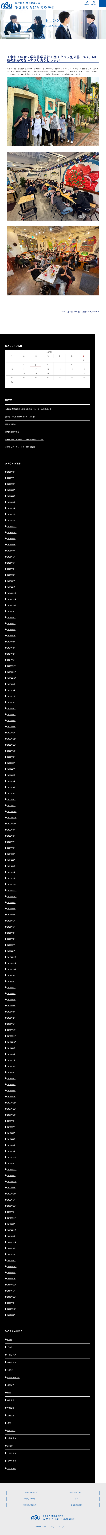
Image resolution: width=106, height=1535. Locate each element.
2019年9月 (11, 975)
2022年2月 (11, 799)
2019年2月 (11, 1018)
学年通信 (10, 1400)
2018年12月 (11, 1030)
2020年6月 (11, 921)
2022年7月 (11, 769)
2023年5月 (11, 708)
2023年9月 (11, 684)
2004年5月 (11, 1291)
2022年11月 (11, 745)
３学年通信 (11, 1468)
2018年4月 (11, 1078)
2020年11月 (11, 890)
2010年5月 (11, 1224)
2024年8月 (11, 617)
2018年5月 (11, 1072)
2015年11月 (11, 1157)
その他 (10, 1347)
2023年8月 (11, 690)
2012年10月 (11, 1194)
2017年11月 (11, 1109)
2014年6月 (11, 1175)
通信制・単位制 (29, 1499)
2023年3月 (11, 720)
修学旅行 (10, 1385)
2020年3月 (11, 939)
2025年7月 (11, 551)
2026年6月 (11, 484)
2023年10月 (11, 678)
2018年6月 (11, 1066)
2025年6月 (11, 557)
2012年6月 (11, 1200)
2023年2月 (11, 726)
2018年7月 (11, 1060)
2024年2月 (11, 654)
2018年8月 (11, 1054)
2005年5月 (11, 1278)
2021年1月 (11, 878)
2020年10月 (11, 896)
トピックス (11, 1355)
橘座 (9, 1423)
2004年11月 (11, 1285)
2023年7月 (11, 696)
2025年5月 (11, 563)
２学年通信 (11, 1461)
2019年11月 (11, 963)
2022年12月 (11, 739)
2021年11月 (11, 817)
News (9, 1339)
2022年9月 (11, 757)
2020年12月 (11, 884)
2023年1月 (11, 733)
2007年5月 (11, 1260)
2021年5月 (11, 854)
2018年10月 (11, 1042)
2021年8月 (11, 836)
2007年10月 (11, 1254)
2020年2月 (11, 945)
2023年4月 (11, 714)
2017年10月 (11, 1115)
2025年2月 (11, 581)
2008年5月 (11, 1248)
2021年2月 (11, 872)
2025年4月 (11, 569)
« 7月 (8, 386)
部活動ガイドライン (76, 1492)
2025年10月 (11, 532)
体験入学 (86, 4)
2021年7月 (11, 842)
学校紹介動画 (10, 424)
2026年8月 (11, 472)
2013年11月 (11, 1181)
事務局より (11, 1362)
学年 (9, 1392)
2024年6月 (11, 629)
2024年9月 (11, 611)
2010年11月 (11, 1218)
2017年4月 (11, 1139)
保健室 (10, 1370)
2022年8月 (11, 763)
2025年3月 (11, 575)
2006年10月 (11, 1266)
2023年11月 (11, 672)
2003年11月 (11, 1297)
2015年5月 (11, 1163)
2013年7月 (11, 1187)
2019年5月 (11, 999)
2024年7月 (11, 623)
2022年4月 (11, 787)
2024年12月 (11, 593)
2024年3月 (11, 648)
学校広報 (10, 1408)
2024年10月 (11, 605)
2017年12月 (11, 1103)
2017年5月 (11, 1133)
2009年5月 (11, 1236)
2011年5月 (11, 1212)
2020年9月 (11, 902)
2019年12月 (11, 957)
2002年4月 (11, 1315)
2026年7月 (11, 478)
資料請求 (93, 4)
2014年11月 (11, 1169)
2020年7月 (11, 915)
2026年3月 (11, 502)
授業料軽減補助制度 (29, 1505)
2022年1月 (11, 805)
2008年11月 (11, 1242)
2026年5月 (11, 490)
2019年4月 (11, 1005)
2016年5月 (11, 1151)
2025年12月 (11, 520)
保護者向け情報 (13, 1377)
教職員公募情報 (76, 1505)
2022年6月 (11, 775)
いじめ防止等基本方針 (29, 1492)
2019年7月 (11, 987)
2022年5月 (11, 781)
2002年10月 (11, 1309)
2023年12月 (11, 666)
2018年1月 (11, 1096)
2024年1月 (11, 660)
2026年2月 (11, 508)
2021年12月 (11, 811)
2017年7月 (11, 1127)
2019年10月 (11, 969)
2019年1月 (11, 1024)
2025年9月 (11, 538)
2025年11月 (11, 526)
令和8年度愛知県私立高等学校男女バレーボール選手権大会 (28, 409)
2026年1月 (11, 514)
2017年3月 (11, 1145)
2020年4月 (11, 933)
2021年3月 (11, 866)
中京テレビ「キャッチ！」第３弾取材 (20, 447)
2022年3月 (11, 793)
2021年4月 (11, 860)
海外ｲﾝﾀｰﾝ (11, 1430)
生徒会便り (11, 1438)
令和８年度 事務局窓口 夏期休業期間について (24, 439)
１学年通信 (11, 1453)
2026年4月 (11, 496)
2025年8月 (11, 544)
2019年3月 (11, 1012)
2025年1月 (11, 587)
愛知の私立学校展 (12, 432)
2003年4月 (11, 1303)
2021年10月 (11, 824)
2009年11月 (11, 1230)
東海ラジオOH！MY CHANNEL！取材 (20, 417)
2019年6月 (11, 993)
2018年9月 (11, 1048)
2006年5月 (11, 1272)
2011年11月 (11, 1206)
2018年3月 (11, 1084)
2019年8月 (11, 981)
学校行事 (10, 1415)
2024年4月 (11, 642)
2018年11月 (11, 1036)
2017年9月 (11, 1121)
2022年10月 (11, 751)
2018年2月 (11, 1090)
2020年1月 (11, 951)
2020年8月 (11, 908)
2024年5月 (11, 635)
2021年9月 (11, 830)
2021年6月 (11, 848)
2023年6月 (11, 702)
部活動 (10, 1446)
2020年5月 (11, 927)
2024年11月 (11, 599)
